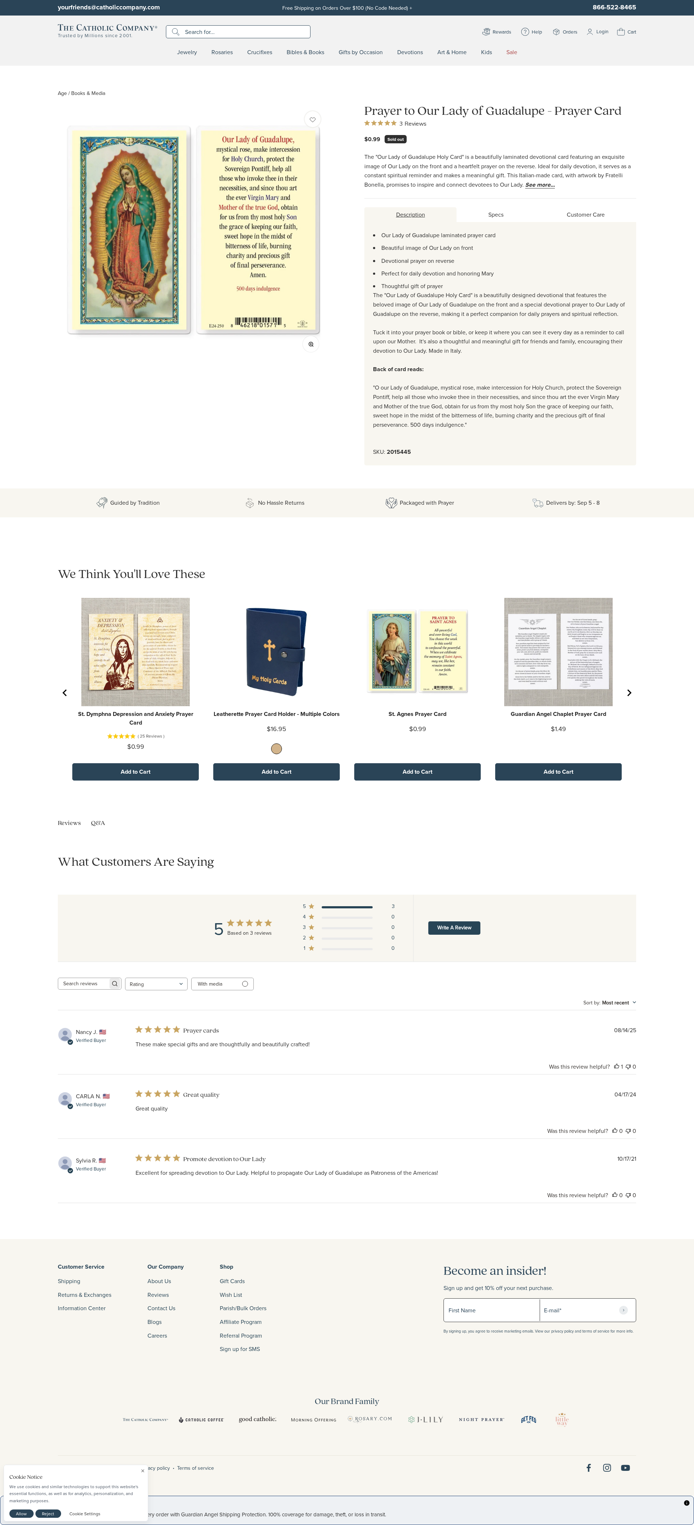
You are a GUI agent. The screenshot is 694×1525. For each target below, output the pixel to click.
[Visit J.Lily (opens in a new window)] (425, 1419)
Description (410, 214)
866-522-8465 (614, 7)
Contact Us (161, 1308)
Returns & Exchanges (84, 1295)
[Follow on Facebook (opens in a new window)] (589, 1468)
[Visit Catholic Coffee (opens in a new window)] (201, 1419)
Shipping (69, 1281)
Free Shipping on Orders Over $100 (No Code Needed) (347, 8)
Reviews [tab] (69, 822)
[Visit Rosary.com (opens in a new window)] (369, 1419)
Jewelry (187, 52)
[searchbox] (83, 983)
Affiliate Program (241, 1322)
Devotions (410, 52)
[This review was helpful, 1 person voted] (616, 1066)
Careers (157, 1335)
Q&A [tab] (98, 822)
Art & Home (452, 52)
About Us (159, 1281)
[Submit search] (176, 32)
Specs (496, 214)
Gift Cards (232, 1281)
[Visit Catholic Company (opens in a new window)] (145, 1419)
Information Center (82, 1308)
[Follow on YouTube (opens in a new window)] (625, 1468)
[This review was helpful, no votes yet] (614, 1131)
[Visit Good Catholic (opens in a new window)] (257, 1419)
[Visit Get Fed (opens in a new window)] (528, 1419)
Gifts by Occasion (361, 52)
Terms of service (195, 1468)
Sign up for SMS (240, 1349)
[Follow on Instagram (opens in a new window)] (607, 1468)
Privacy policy (155, 1468)
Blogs (154, 1322)
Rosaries (222, 52)
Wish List (231, 1295)
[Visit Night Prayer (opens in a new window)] (481, 1419)
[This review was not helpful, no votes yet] (628, 1066)
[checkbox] (312, 119)
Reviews (158, 1295)
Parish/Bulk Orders (243, 1308)
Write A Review (454, 927)
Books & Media (88, 93)
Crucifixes (259, 52)
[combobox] (156, 984)
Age (62, 93)
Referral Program (241, 1335)
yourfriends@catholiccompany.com (109, 7)
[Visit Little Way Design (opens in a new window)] (562, 1419)
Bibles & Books (305, 52)
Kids (486, 52)
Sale (511, 52)
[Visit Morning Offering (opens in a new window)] (313, 1419)
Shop (226, 1267)
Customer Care (586, 214)
